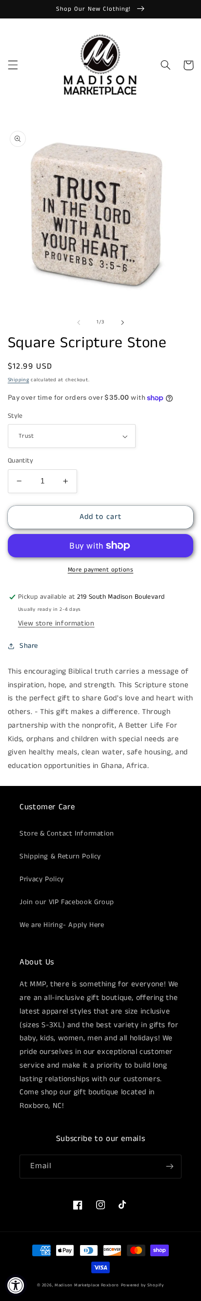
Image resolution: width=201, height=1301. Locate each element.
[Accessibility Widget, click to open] (16, 1285)
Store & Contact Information (67, 833)
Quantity (20, 460)
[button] (12, 65)
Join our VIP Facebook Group (67, 902)
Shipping (18, 379)
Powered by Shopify (142, 1285)
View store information (56, 623)
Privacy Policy (42, 879)
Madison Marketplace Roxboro (87, 1285)
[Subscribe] (170, 1166)
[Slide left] (78, 322)
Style (15, 416)
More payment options (101, 570)
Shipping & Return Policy (60, 856)
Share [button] (29, 646)
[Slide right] (122, 322)
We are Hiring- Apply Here (62, 925)
